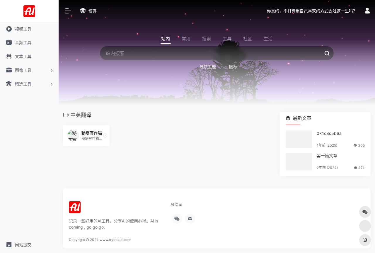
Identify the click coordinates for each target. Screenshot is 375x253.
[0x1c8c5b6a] (299, 139)
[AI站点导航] (75, 209)
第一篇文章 (327, 155)
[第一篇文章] (299, 161)
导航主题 (208, 66)
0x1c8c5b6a (329, 133)
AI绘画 (177, 204)
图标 (233, 66)
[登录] (367, 11)
